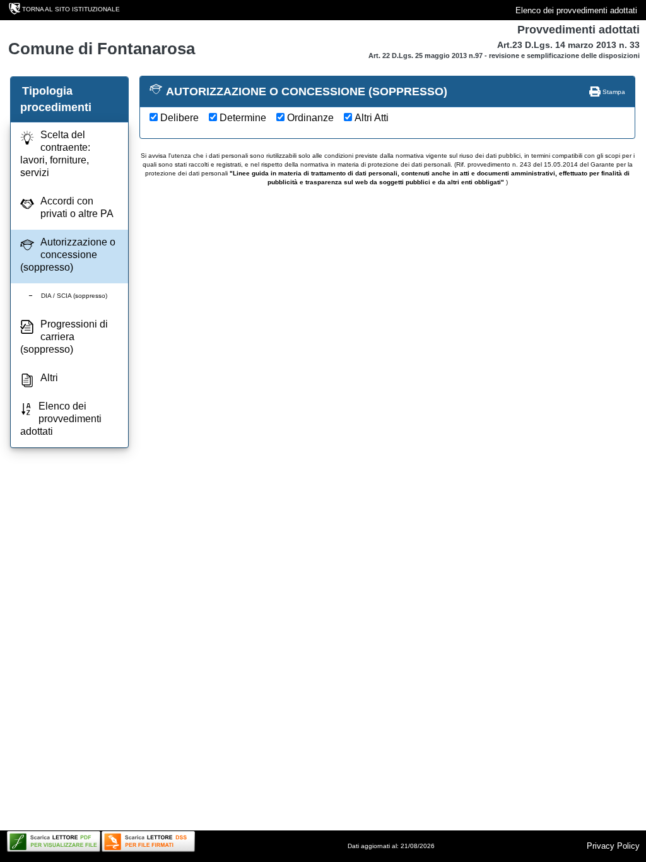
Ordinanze (310, 117)
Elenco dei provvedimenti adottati (576, 10)
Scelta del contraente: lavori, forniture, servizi (55, 153)
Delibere (179, 117)
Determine (243, 117)
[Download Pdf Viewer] (53, 841)
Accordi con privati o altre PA (77, 207)
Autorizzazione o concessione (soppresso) (67, 255)
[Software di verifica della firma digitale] (148, 841)
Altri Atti (372, 117)
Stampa (613, 91)
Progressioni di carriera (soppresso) (64, 337)
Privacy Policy (613, 846)
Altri (49, 377)
